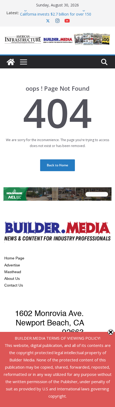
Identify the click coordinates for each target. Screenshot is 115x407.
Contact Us (13, 285)
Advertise (12, 265)
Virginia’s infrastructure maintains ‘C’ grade (56, 10)
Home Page (14, 258)
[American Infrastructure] (10, 62)
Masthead (12, 272)
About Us (12, 278)
